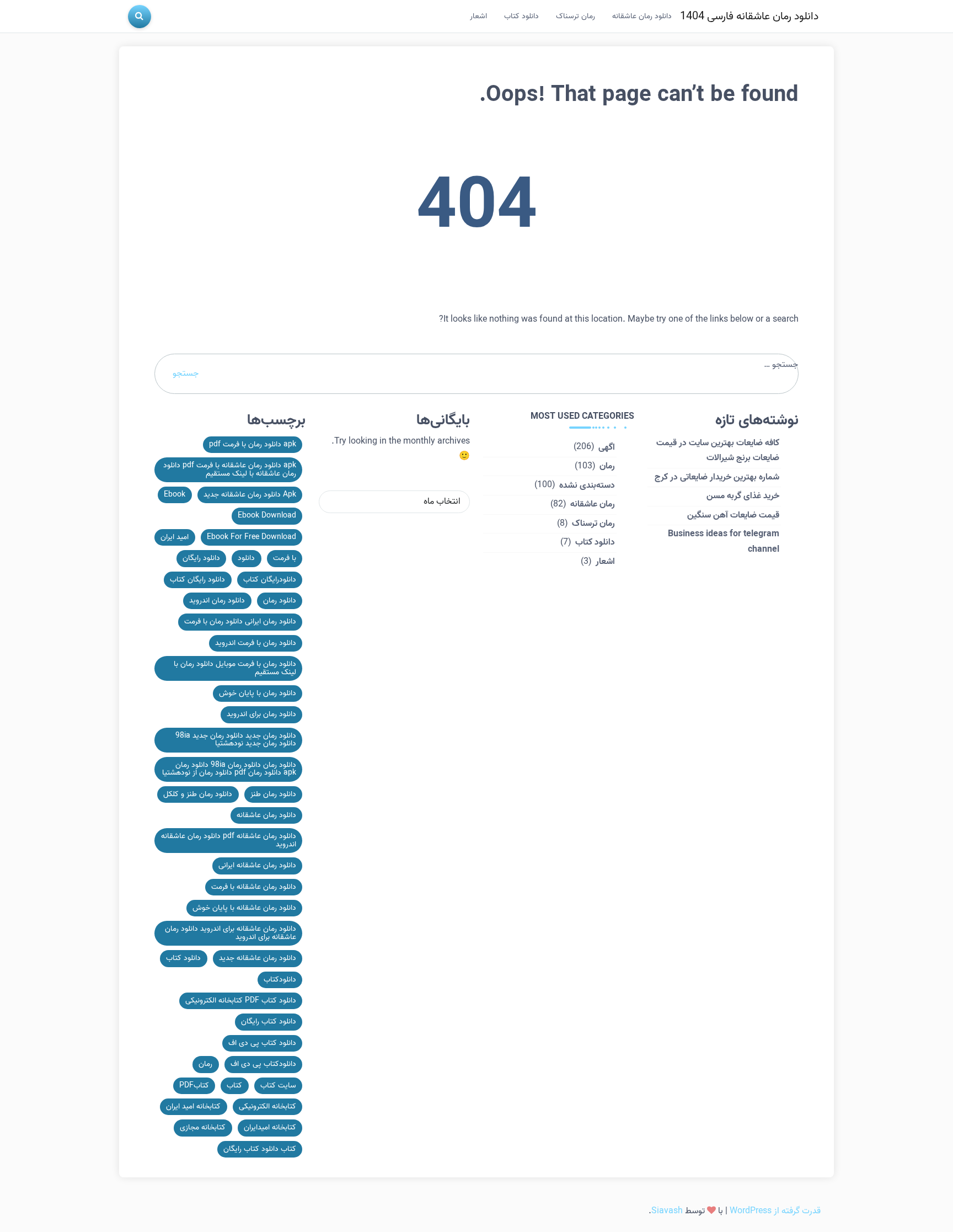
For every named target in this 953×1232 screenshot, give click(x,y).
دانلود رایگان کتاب (197, 579)
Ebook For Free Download (251, 537)
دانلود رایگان (201, 558)
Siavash (667, 1211)
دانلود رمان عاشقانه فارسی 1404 (749, 16)
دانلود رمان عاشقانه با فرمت (253, 887)
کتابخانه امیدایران (270, 1127)
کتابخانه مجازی (203, 1127)
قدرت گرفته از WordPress (775, 1211)
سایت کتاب (278, 1085)
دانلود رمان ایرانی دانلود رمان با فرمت (240, 621)
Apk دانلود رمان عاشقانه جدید (250, 494)
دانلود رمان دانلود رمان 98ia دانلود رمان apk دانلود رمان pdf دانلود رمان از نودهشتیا (229, 769)
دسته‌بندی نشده (587, 485)
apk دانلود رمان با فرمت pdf (252, 444)
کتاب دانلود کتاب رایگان (259, 1149)
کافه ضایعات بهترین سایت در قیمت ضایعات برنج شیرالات (717, 450)
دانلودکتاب (280, 979)
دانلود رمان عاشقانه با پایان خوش (244, 908)
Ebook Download (267, 515)
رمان (607, 466)
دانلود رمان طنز (273, 794)
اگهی (606, 447)
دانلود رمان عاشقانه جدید (257, 958)
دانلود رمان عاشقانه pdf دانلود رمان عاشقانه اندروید (228, 840)
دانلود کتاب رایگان (268, 1021)
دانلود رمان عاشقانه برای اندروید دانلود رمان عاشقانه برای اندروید (230, 932)
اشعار (478, 16)
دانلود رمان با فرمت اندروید (255, 643)
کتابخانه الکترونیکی (267, 1106)
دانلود (246, 558)
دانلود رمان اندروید (217, 600)
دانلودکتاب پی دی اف (263, 1064)
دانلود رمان (279, 600)
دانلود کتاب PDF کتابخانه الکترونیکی (240, 1000)
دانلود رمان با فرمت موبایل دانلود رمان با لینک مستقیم (235, 668)
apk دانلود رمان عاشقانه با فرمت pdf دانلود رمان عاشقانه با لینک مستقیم (229, 469)
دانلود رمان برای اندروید (261, 714)
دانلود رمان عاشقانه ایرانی (257, 865)
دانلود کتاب (521, 16)
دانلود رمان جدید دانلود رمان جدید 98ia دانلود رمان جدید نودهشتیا (235, 739)
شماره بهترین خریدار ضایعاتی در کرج (717, 477)
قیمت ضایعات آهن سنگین (733, 515)
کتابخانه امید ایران (193, 1106)
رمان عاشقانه (592, 504)
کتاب (234, 1085)
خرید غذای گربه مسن (742, 496)
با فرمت (284, 558)
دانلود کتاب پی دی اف (262, 1043)
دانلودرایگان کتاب (269, 579)
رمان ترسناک (575, 16)
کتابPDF (194, 1085)
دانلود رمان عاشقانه (642, 16)
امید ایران (174, 537)
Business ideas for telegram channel (723, 541)
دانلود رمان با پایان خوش (257, 693)
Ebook (174, 494)
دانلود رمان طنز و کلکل (197, 794)
